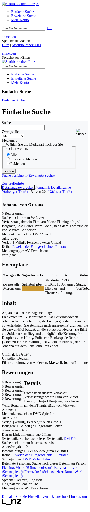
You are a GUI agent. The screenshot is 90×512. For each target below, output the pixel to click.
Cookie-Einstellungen (32, 496)
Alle (13, 154)
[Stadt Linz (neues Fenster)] (11, 504)
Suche (6, 123)
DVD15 (70, 438)
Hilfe (5, 45)
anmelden (9, 37)
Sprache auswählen (16, 41)
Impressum (79, 496)
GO (49, 28)
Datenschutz (59, 496)
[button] (82, 132)
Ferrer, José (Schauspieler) (43, 472)
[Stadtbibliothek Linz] (18, 4)
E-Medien (17, 164)
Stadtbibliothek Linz (26, 45)
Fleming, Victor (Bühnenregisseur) (27, 467)
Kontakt (8, 496)
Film (46, 459)
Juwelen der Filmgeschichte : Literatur (40, 247)
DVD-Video (32, 459)
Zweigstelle (10, 132)
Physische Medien (23, 159)
